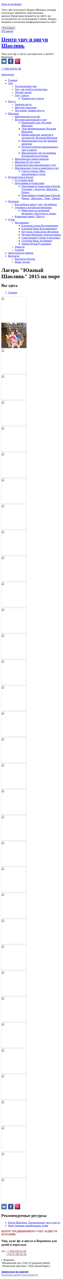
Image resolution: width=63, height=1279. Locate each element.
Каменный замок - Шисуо (30, 216)
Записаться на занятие (20, 252)
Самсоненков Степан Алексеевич (41, 237)
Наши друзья (22, 262)
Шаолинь (13, 113)
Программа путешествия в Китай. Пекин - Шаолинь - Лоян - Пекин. (41, 197)
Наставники (22, 222)
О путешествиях (24, 180)
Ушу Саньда (22, 95)
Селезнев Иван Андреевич (37, 240)
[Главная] (7, 31)
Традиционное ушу (26, 86)
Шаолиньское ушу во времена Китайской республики (39, 154)
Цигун (12, 101)
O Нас (11, 219)
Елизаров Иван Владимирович (39, 228)
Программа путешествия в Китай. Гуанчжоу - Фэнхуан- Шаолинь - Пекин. (41, 189)
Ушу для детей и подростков (31, 89)
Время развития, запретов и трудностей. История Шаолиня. (40, 136)
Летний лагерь (23, 92)
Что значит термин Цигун (30, 110)
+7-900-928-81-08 (11, 68)
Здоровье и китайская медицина (33, 207)
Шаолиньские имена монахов (32, 159)
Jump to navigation (11, 4)
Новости (20, 246)
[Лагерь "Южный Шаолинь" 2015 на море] (14, 321)
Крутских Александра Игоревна (40, 231)
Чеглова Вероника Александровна (41, 234)
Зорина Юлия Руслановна (36, 243)
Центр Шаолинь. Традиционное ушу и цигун (34, 1222)
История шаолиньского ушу (31, 119)
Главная (12, 80)
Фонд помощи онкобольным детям (28, 1225)
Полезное (13, 201)
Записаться (7, 74)
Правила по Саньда (33, 98)
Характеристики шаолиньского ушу (35, 165)
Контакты (13, 255)
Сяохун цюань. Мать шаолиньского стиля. (34, 173)
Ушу (10, 83)
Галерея (19, 249)
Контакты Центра (25, 258)
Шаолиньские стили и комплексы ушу (37, 168)
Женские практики (25, 107)
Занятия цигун (23, 104)
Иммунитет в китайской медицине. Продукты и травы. (39, 212)
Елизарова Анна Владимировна (40, 225)
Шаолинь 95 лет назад (27, 162)
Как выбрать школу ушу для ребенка (36, 204)
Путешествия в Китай (20, 177)
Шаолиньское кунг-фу (27, 116)
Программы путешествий (29, 183)
